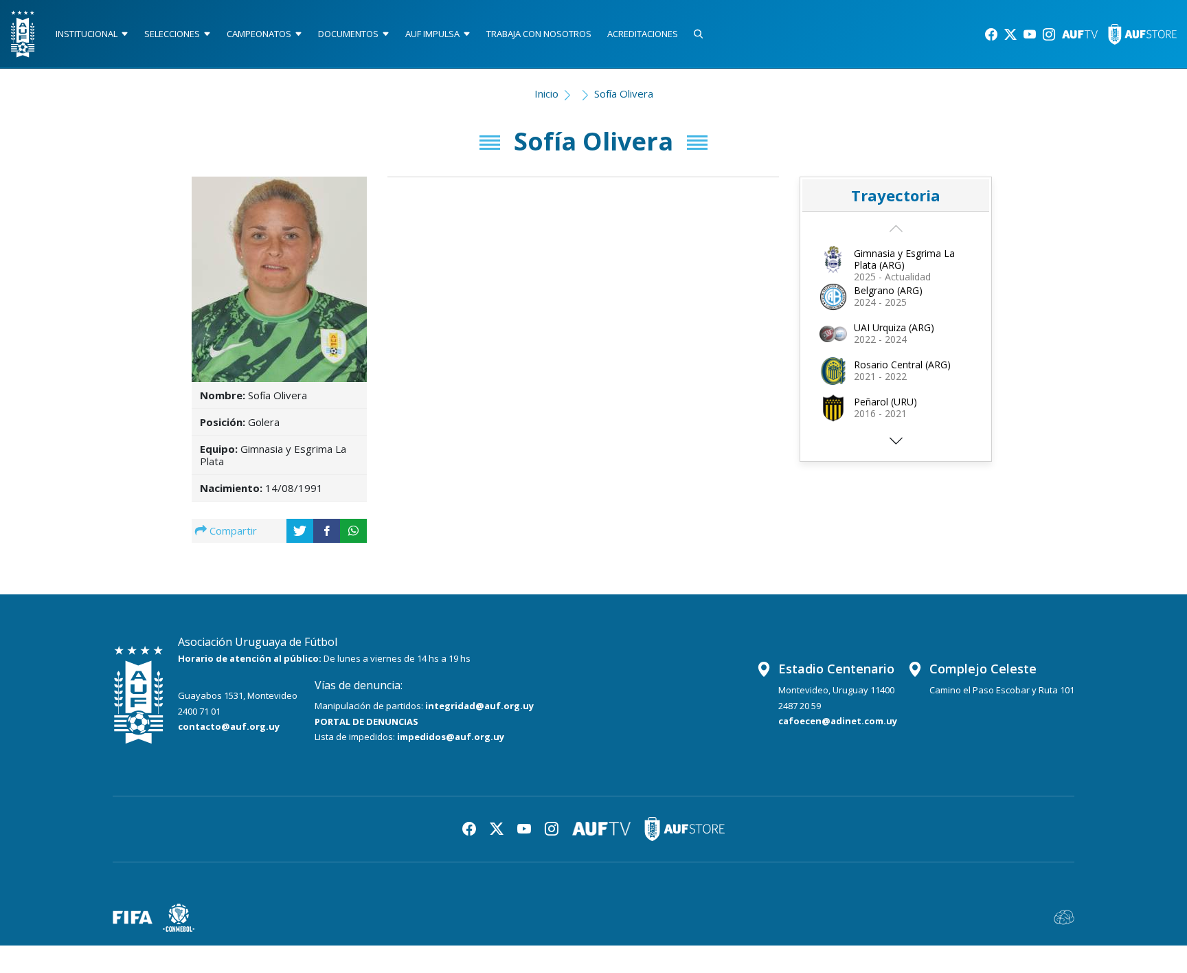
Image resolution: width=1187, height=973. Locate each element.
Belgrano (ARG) (888, 290)
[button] (895, 445)
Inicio (546, 93)
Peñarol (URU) (885, 401)
